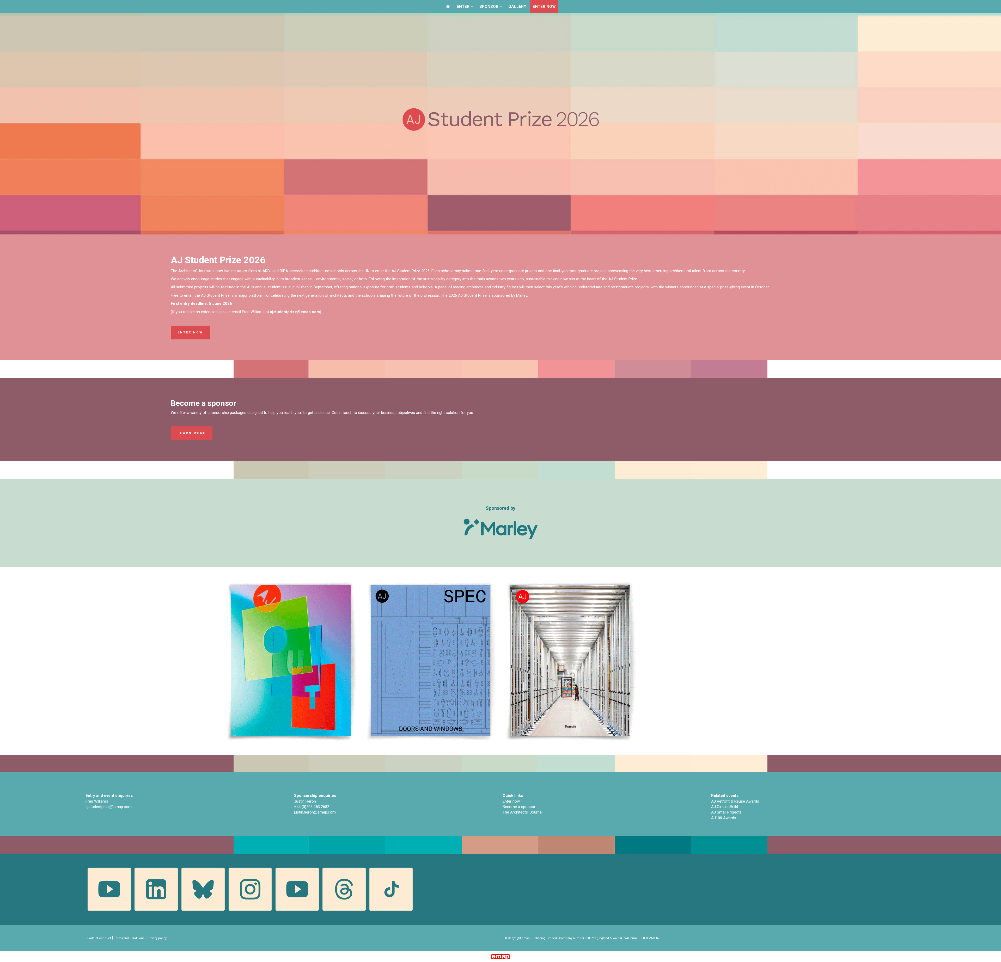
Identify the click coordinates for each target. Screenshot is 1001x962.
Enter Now (544, 6)
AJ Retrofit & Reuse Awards (735, 801)
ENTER (464, 6)
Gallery (517, 6)
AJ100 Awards (723, 818)
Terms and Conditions (129, 938)
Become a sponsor (519, 806)
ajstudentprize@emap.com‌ (109, 806)
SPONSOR (489, 6)
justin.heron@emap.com (315, 812)
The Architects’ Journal (522, 812)
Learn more (192, 433)
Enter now (190, 332)
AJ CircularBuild (724, 806)
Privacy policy (157, 938)
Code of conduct (99, 938)
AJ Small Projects (726, 812)
